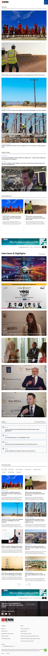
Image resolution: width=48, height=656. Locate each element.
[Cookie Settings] (45, 650)
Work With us (4, 631)
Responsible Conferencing (7, 633)
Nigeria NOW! (24, 631)
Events (22, 625)
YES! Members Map (6, 638)
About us (4, 628)
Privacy (3, 653)
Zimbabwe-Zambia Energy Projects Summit (30, 638)
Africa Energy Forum (25, 628)
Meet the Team (5, 636)
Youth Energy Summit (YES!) (27, 641)
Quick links (4, 625)
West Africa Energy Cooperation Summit (30, 636)
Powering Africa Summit (26, 633)
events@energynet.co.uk (8, 646)
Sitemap (8, 653)
